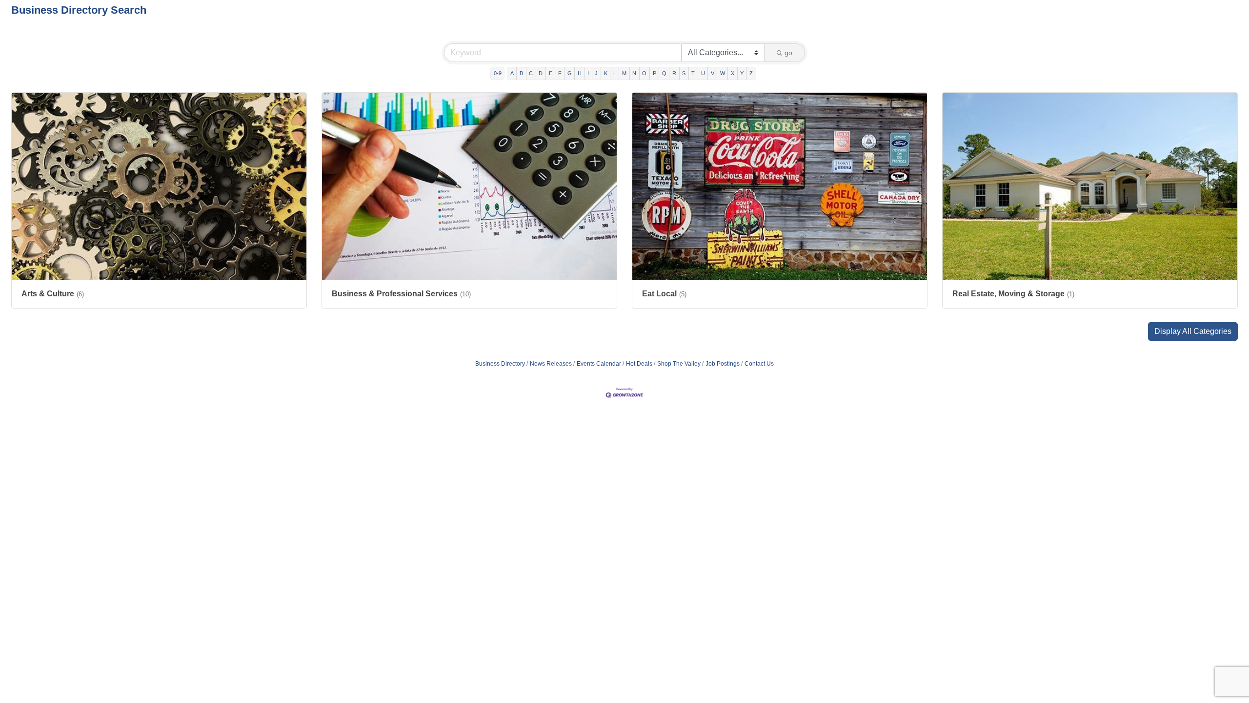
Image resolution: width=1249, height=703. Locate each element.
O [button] (644, 73)
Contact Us (759, 363)
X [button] (732, 73)
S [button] (683, 73)
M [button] (624, 73)
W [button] (722, 73)
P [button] (654, 73)
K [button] (605, 73)
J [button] (596, 73)
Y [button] (742, 73)
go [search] (788, 53)
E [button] (550, 73)
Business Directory (500, 363)
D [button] (541, 73)
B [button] (521, 73)
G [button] (569, 73)
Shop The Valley (679, 363)
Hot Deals (639, 363)
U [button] (703, 73)
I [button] (588, 73)
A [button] (512, 73)
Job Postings (722, 363)
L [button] (614, 73)
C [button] (531, 73)
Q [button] (664, 73)
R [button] (674, 73)
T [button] (693, 73)
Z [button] (751, 73)
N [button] (634, 73)
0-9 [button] (498, 73)
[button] (1193, 331)
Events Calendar (599, 363)
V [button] (712, 73)
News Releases (551, 363)
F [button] (560, 73)
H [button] (580, 73)
